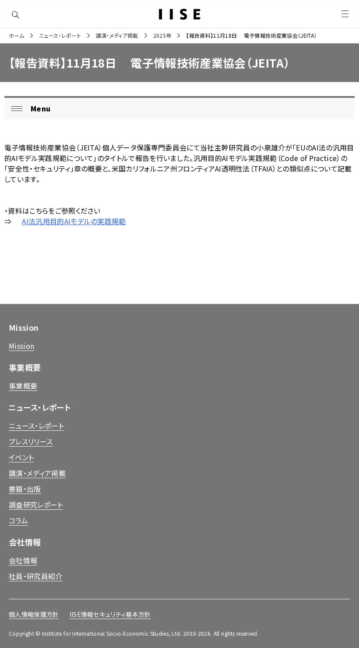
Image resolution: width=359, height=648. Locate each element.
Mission (21, 345)
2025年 (162, 35)
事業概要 (23, 385)
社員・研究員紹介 (36, 576)
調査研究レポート (36, 504)
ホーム (16, 35)
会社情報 (23, 560)
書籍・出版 (25, 488)
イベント (21, 457)
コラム (18, 520)
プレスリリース (31, 441)
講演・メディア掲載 (117, 35)
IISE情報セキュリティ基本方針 (110, 614)
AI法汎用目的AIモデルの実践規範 (74, 221)
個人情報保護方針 (34, 614)
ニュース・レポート (60, 35)
